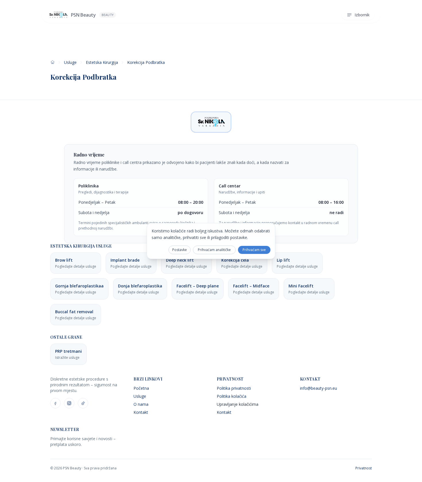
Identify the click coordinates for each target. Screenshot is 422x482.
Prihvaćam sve (254, 249)
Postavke (179, 249)
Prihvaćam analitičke (214, 249)
